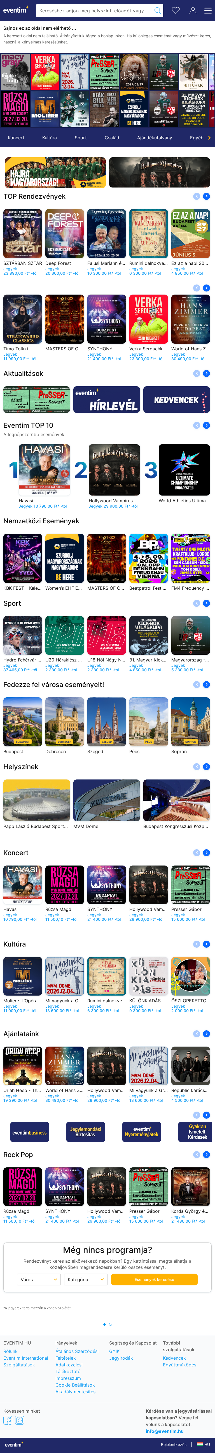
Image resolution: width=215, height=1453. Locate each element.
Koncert (16, 137)
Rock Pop (18, 1155)
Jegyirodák (121, 1358)
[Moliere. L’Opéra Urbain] (15, 109)
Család (112, 137)
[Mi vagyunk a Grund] (45, 72)
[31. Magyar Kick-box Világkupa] (164, 109)
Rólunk (10, 1351)
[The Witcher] (164, 72)
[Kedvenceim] (176, 10)
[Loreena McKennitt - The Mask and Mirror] (104, 72)
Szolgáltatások (19, 1365)
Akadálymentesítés (75, 1391)
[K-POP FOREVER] (193, 72)
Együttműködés (179, 1365)
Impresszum (68, 1378)
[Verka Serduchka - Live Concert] (15, 72)
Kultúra (49, 137)
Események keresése (154, 1279)
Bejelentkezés (173, 1444)
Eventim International (25, 1358)
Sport (81, 137)
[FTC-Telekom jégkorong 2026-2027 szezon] (45, 109)
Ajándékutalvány (154, 137)
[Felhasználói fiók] (193, 10)
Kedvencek (174, 1358)
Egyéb (197, 137)
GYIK (114, 1351)
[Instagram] (19, 1420)
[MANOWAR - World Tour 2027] (193, 109)
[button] (8, 91)
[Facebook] (7, 1420)
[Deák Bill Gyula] (75, 109)
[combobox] (94, 10)
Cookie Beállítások (75, 1385)
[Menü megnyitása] (206, 10)
